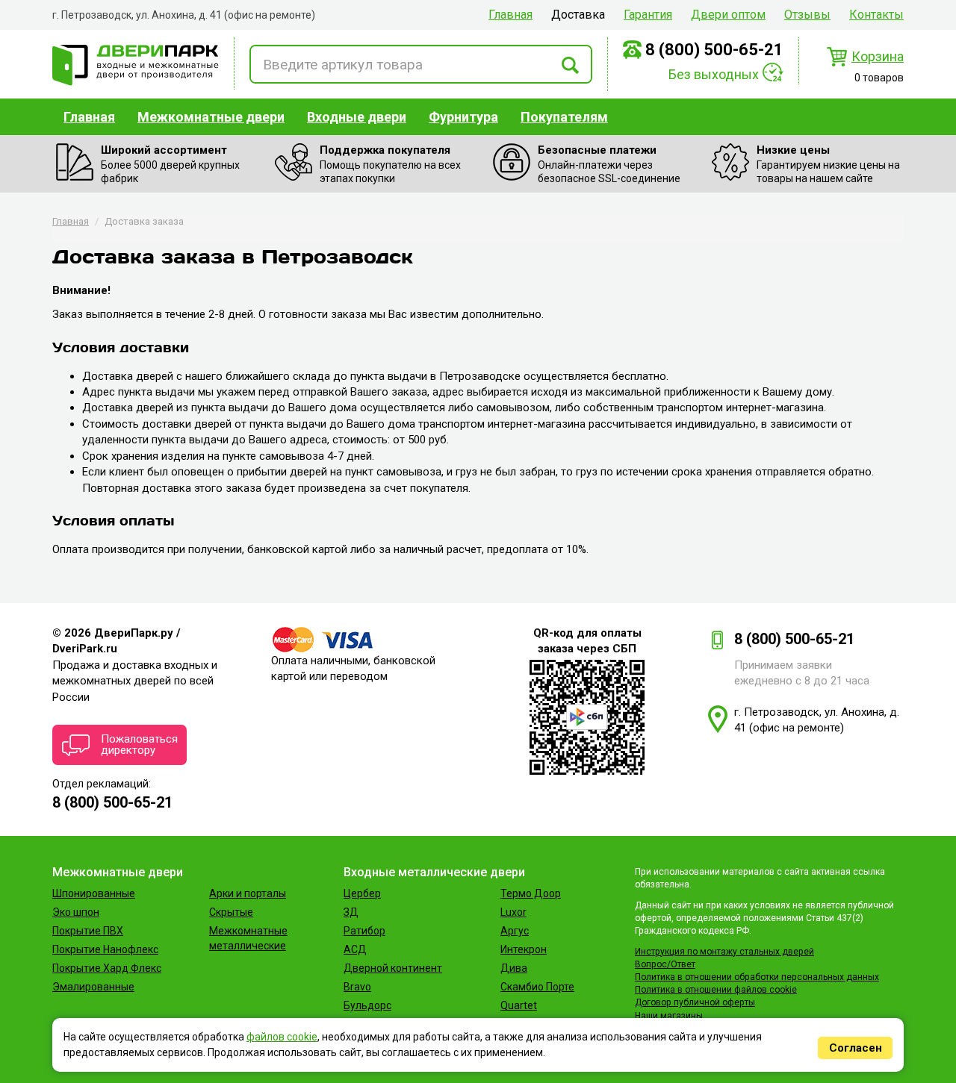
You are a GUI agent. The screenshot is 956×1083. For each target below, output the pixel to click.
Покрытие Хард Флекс (106, 968)
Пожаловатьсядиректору (139, 744)
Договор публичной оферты (695, 1002)
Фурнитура (463, 117)
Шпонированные (93, 893)
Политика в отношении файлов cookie (716, 989)
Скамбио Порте (537, 987)
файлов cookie (281, 1037)
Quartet (518, 1005)
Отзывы (807, 14)
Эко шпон (75, 912)
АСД (355, 949)
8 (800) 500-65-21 (714, 49)
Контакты (876, 14)
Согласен (855, 1048)
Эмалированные (93, 987)
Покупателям (564, 117)
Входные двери (356, 117)
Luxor (513, 912)
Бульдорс (367, 1005)
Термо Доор (530, 893)
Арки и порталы (247, 893)
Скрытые (231, 912)
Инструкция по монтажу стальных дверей (724, 951)
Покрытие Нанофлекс (105, 949)
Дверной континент (393, 968)
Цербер (362, 893)
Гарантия (648, 14)
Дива (513, 968)
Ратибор (364, 931)
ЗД (351, 912)
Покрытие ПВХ (87, 931)
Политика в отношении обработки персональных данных (757, 977)
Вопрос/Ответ (665, 964)
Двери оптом (728, 14)
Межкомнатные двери (211, 117)
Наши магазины (669, 1016)
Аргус (514, 931)
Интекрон (523, 949)
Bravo (357, 987)
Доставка (578, 14)
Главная (510, 14)
